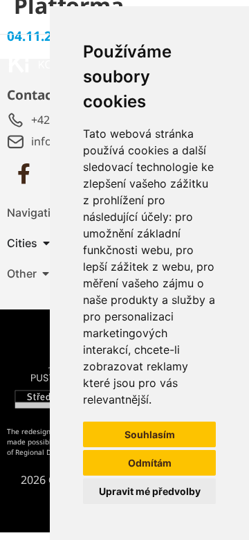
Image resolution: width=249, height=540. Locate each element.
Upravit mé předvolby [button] (150, 491)
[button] (45, 273)
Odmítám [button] (150, 463)
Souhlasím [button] (149, 434)
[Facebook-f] (23, 173)
